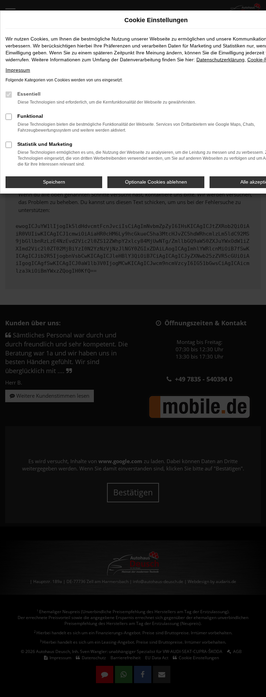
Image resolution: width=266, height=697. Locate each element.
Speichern (54, 182)
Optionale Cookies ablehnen (156, 182)
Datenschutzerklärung (220, 59)
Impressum (18, 70)
